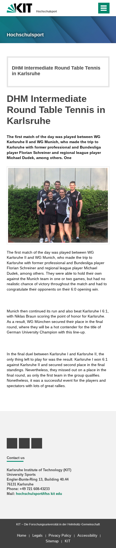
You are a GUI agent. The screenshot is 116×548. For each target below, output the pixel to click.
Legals (37, 535)
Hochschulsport (46, 11)
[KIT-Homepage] (19, 7)
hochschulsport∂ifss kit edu (39, 494)
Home (21, 535)
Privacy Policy (60, 535)
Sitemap (52, 541)
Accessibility (87, 535)
